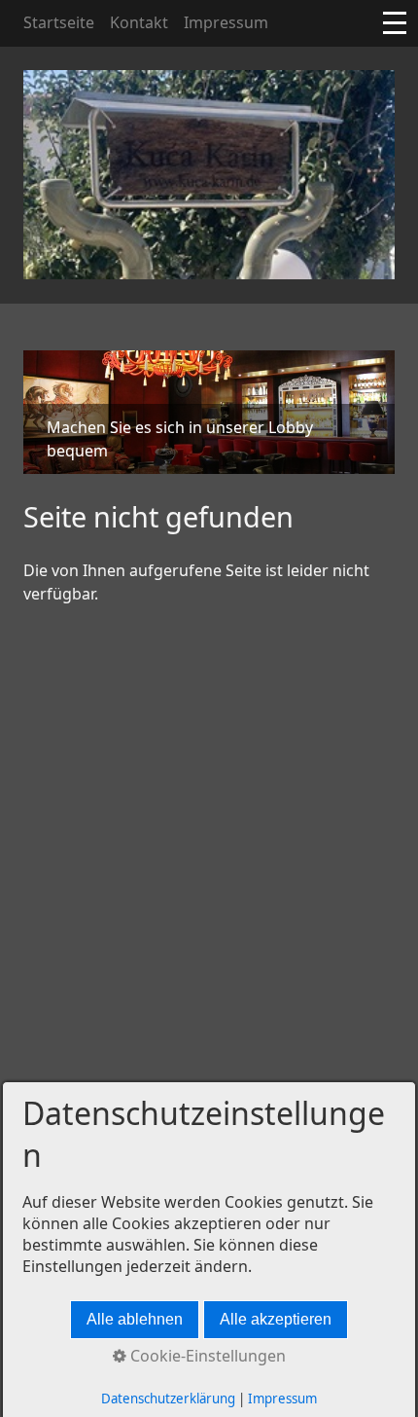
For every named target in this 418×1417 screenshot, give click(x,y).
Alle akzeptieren (275, 1319)
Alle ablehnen (135, 1319)
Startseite (58, 22)
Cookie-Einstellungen (206, 1355)
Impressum (226, 22)
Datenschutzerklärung (168, 1398)
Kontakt (139, 22)
